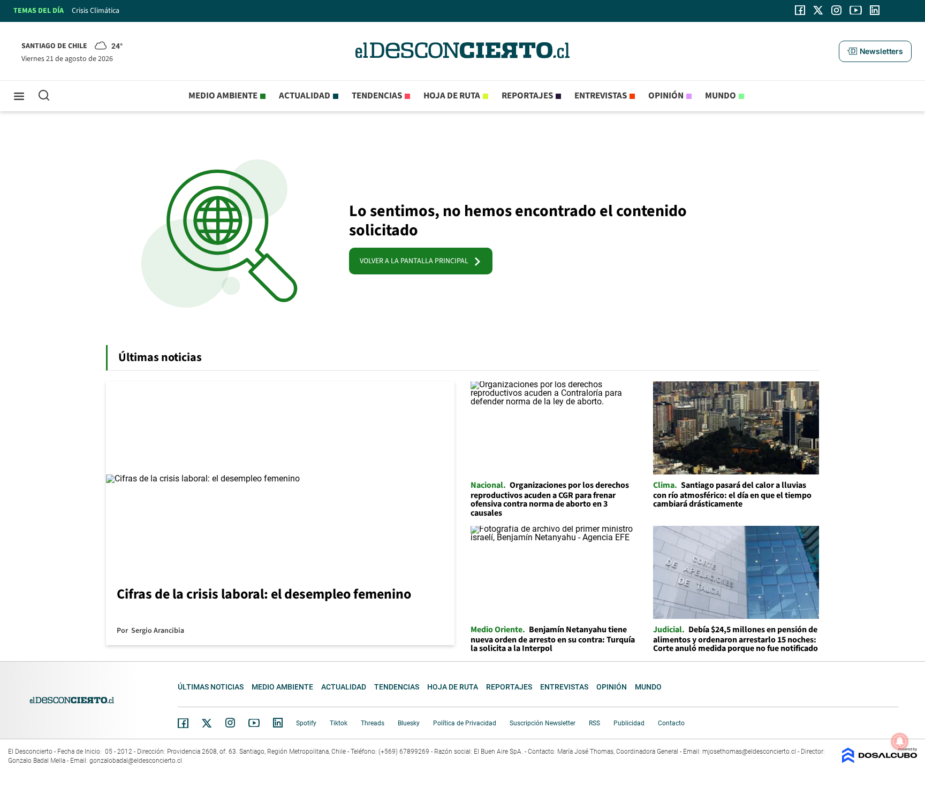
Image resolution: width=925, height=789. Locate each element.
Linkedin (278, 722)
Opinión (666, 95)
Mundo (720, 95)
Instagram (230, 722)
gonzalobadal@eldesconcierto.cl (135, 760)
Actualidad (304, 95)
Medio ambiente (222, 95)
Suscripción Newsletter (542, 723)
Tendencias (377, 95)
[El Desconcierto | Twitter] (818, 10)
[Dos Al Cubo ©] (879, 760)
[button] (875, 51)
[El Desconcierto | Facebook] (800, 10)
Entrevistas (600, 95)
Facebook (183, 723)
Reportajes (527, 95)
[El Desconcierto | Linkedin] (874, 10)
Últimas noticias (211, 687)
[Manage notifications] (899, 741)
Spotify (306, 723)
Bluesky (409, 723)
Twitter (207, 723)
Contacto (671, 723)
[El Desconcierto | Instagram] (836, 10)
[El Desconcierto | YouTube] (856, 10)
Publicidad (629, 723)
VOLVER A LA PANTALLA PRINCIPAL (416, 261)
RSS (594, 723)
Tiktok (338, 723)
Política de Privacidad (464, 723)
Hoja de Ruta (451, 95)
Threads (372, 723)
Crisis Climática (95, 10)
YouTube (253, 723)
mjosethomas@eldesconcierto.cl (749, 751)
